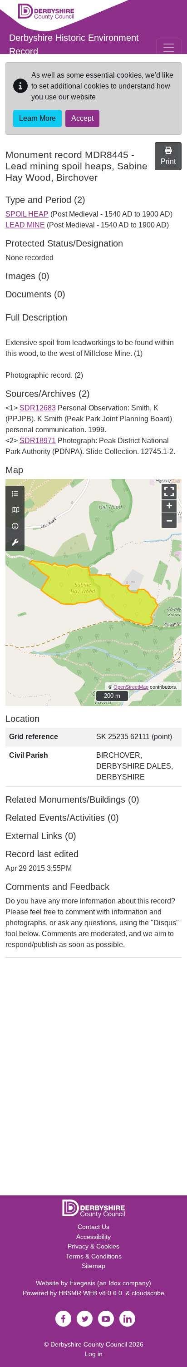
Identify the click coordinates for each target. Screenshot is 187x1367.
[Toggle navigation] (169, 48)
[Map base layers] (15, 510)
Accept (82, 118)
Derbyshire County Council (88, 1344)
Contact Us (93, 1226)
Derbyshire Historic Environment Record (74, 44)
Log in (94, 1353)
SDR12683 (38, 408)
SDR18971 (38, 440)
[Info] (15, 526)
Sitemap (93, 1265)
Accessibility (93, 1236)
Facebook (63, 1319)
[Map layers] (15, 494)
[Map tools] (15, 543)
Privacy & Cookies (93, 1246)
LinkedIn (127, 1319)
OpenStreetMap (130, 687)
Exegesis (82, 1283)
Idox (114, 1283)
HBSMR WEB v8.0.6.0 (92, 1293)
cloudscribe (148, 1293)
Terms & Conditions (94, 1256)
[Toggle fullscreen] (169, 491)
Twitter (84, 1319)
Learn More (37, 118)
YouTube (106, 1319)
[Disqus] (93, 1078)
